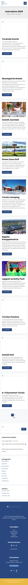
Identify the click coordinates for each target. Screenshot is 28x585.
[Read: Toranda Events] (14, 28)
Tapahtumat (5, 478)
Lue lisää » (6, 53)
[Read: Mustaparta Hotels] (14, 68)
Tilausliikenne (5, 481)
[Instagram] (14, 545)
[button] (14, 566)
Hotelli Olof (8, 354)
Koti (14, 530)
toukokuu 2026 (5, 491)
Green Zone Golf (10, 159)
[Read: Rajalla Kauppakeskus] (14, 226)
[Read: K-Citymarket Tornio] (14, 382)
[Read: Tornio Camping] (14, 187)
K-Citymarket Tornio (13, 392)
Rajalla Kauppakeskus (10, 238)
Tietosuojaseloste (11, 582)
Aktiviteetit (4, 463)
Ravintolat (4, 476)
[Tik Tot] (16, 545)
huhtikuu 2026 (5, 493)
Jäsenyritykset (5, 466)
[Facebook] (11, 545)
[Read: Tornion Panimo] (14, 306)
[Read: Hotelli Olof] (14, 344)
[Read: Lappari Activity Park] (14, 268)
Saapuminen (14, 533)
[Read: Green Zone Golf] (14, 149)
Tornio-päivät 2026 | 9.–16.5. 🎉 (10, 441)
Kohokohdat (5, 468)
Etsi (3, 426)
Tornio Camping (10, 197)
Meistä (14, 535)
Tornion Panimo (10, 316)
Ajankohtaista (5, 461)
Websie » (18, 582)
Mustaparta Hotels (12, 78)
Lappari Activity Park (13, 278)
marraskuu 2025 (6, 495)
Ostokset (4, 473)
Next (15, 417)
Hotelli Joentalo (10, 119)
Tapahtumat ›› (14, 549)
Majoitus (4, 471)
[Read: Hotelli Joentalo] (14, 109)
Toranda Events (10, 39)
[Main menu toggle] (25, 3)
